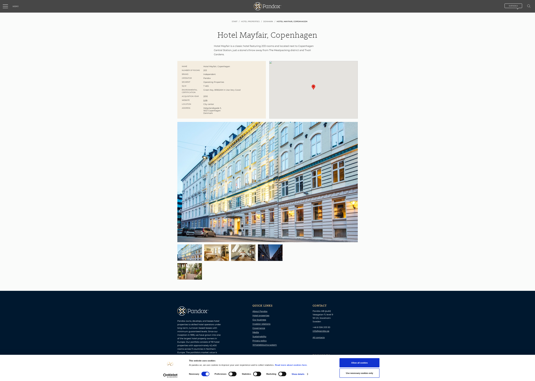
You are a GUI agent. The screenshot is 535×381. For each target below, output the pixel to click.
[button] (5, 6)
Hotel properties (260, 315)
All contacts (319, 337)
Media (255, 332)
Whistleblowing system (264, 345)
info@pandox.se (321, 331)
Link (205, 100)
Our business (259, 319)
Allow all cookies (359, 363)
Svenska (513, 6)
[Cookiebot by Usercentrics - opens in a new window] (170, 375)
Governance (258, 328)
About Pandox (259, 311)
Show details (298, 374)
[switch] (233, 374)
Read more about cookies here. (291, 365)
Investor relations (261, 324)
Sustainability (259, 336)
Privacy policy (259, 340)
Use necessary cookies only (359, 373)
